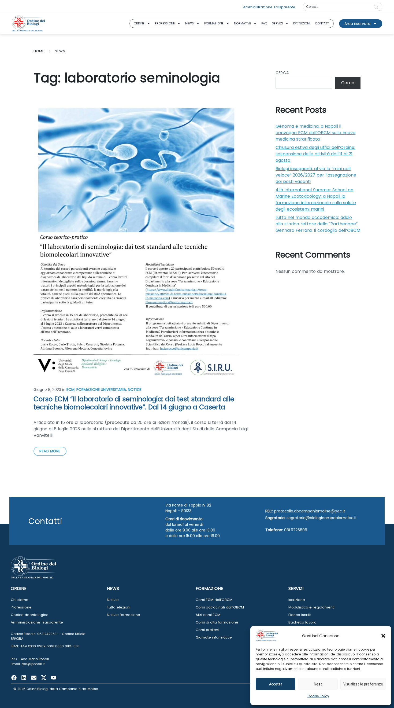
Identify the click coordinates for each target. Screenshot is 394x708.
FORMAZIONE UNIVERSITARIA (101, 389)
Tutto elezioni (118, 607)
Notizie (135, 389)
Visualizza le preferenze (363, 684)
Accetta (275, 684)
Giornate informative (214, 637)
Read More (50, 451)
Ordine (139, 23)
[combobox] (336, 7)
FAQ (264, 23)
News (189, 23)
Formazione (214, 23)
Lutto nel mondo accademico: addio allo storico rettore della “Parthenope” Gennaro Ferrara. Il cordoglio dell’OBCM (318, 223)
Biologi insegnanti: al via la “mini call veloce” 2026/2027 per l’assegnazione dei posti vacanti (316, 175)
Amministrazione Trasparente (37, 622)
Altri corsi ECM (208, 614)
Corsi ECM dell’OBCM (214, 599)
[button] (383, 636)
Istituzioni (301, 23)
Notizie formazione (123, 614)
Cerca (282, 72)
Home (39, 51)
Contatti (322, 23)
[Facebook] (14, 677)
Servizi (277, 23)
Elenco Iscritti (299, 614)
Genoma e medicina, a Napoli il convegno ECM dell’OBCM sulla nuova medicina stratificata (315, 132)
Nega (318, 684)
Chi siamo (19, 599)
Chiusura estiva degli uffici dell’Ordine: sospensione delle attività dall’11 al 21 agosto (315, 153)
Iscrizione (296, 599)
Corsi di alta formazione (217, 622)
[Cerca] (377, 7)
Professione (165, 23)
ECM (70, 389)
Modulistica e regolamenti (311, 607)
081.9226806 (295, 530)
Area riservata (357, 23)
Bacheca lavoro (302, 622)
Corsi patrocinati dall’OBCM (220, 607)
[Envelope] (34, 677)
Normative (242, 23)
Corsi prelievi (207, 629)
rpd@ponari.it (33, 664)
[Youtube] (53, 677)
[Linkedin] (24, 677)
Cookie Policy (318, 696)
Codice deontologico (30, 614)
